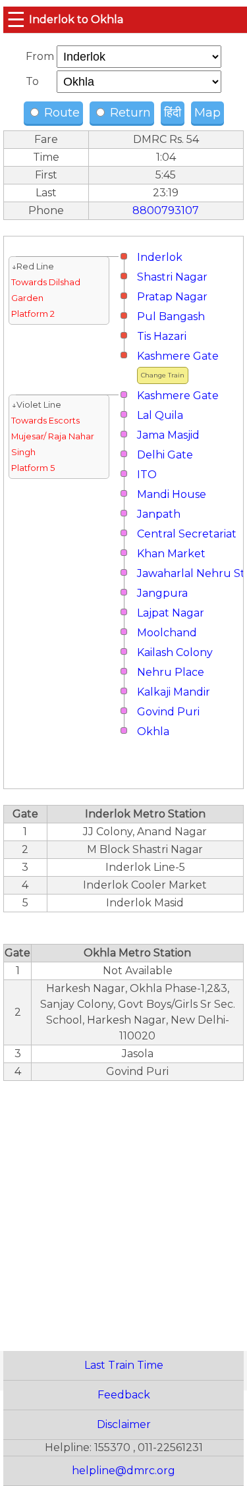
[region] (123, 1209)
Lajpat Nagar (170, 613)
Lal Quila (160, 415)
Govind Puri (168, 711)
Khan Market (171, 553)
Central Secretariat (186, 534)
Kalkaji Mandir (173, 692)
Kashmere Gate (178, 356)
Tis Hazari (161, 336)
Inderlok (159, 257)
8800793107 (165, 210)
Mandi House (171, 494)
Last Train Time (123, 1365)
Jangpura (162, 593)
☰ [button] (16, 19)
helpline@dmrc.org (123, 1470)
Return (129, 112)
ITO (147, 474)
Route (60, 112)
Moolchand (167, 632)
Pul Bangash (171, 316)
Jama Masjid (168, 435)
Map (207, 112)
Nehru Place (170, 672)
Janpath (158, 514)
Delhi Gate (165, 455)
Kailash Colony (175, 652)
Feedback (123, 1395)
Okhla (153, 731)
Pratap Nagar (172, 296)
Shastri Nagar (172, 277)
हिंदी (172, 112)
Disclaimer (124, 1424)
